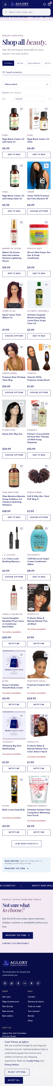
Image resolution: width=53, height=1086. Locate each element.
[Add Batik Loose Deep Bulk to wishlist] (21, 779)
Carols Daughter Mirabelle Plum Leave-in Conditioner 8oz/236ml (13, 622)
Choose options (39, 211)
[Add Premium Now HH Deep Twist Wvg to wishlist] (21, 347)
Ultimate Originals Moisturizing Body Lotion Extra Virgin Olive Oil (36, 319)
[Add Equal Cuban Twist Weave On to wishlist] (21, 284)
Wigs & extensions (34, 63)
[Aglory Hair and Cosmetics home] (19, 4)
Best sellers (7, 1016)
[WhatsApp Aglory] (38, 983)
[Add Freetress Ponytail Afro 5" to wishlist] (46, 655)
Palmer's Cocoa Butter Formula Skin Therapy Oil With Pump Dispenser (38, 438)
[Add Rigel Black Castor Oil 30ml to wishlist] (46, 109)
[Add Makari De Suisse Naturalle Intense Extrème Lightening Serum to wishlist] (21, 222)
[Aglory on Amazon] (31, 983)
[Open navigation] (5, 4)
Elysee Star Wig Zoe (12, 434)
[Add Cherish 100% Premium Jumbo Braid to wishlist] (46, 347)
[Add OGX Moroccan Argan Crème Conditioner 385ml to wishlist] (46, 528)
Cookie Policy (33, 1061)
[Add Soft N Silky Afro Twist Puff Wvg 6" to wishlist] (46, 466)
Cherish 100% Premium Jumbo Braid (38, 378)
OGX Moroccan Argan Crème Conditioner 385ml (38, 561)
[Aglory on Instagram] (5, 983)
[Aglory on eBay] (24, 983)
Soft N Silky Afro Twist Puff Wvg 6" (38, 497)
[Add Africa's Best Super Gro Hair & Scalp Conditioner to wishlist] (46, 222)
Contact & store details (15, 943)
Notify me (14, 644)
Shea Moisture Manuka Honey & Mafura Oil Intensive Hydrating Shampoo (13, 500)
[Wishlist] (44, 4)
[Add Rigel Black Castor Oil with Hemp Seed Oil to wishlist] (21, 166)
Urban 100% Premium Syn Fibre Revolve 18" (38, 197)
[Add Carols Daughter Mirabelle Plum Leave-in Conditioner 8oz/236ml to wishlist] (21, 588)
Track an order (34, 1006)
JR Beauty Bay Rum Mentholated (11, 747)
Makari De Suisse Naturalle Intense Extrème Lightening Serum (11, 256)
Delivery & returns (36, 1001)
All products (8, 63)
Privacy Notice (12, 1064)
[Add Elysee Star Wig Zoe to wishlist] (21, 404)
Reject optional (17, 1072)
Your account (33, 1011)
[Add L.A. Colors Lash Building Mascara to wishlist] (21, 528)
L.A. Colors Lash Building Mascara (11, 560)
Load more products (26, 844)
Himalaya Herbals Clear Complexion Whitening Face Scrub (38, 812)
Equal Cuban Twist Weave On (11, 316)
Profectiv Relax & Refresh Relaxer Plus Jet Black (37, 621)
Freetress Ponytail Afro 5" (38, 686)
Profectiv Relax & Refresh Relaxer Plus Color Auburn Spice (37, 748)
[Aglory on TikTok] (11, 983)
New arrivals (7, 1011)
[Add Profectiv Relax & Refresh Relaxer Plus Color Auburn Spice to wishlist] (46, 716)
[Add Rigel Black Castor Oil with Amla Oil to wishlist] (21, 109)
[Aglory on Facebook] (18, 983)
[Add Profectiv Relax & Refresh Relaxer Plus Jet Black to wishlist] (46, 588)
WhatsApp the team (15, 868)
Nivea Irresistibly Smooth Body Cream (12, 686)
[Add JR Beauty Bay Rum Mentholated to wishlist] (21, 716)
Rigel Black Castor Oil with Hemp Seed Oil (13, 197)
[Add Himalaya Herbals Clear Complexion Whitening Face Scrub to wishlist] (46, 779)
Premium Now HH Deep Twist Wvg (13, 378)
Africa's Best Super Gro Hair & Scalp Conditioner (38, 255)
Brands (31, 1016)
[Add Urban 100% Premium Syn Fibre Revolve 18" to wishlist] (46, 166)
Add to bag (14, 154)
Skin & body (7, 1006)
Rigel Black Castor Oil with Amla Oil (13, 140)
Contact (31, 997)
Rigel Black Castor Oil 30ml (38, 140)
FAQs (30, 1020)
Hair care (20, 63)
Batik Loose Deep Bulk (13, 809)
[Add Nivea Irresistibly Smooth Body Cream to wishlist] (21, 655)
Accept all (14, 1080)
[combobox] (26, 12)
